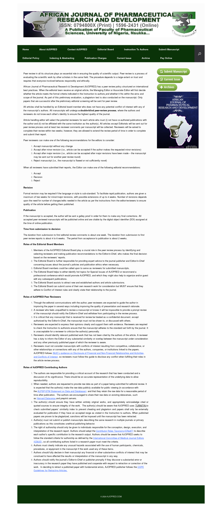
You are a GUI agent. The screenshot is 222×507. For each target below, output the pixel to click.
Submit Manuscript (169, 49)
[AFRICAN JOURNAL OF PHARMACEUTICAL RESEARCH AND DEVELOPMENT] (110, 24)
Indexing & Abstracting (62, 58)
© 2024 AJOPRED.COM (111, 496)
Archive (146, 58)
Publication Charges (95, 58)
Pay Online (166, 58)
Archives (169, 87)
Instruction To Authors (136, 49)
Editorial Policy (31, 58)
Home (26, 49)
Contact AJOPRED (77, 49)
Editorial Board (105, 49)
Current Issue (124, 58)
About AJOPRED (48, 49)
